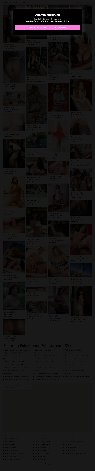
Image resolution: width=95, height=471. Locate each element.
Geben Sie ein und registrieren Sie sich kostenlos (47, 28)
